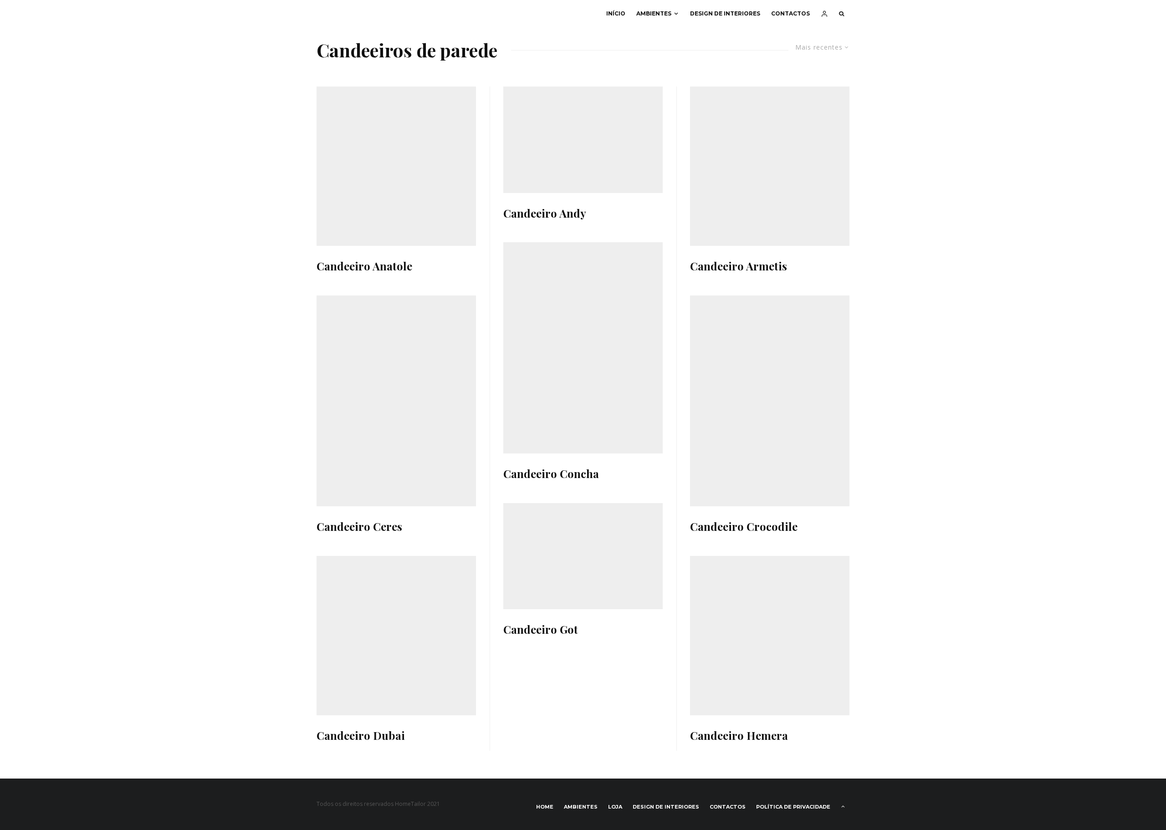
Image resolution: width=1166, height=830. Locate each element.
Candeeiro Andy (544, 213)
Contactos (790, 13)
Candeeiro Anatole (364, 266)
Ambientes (653, 13)
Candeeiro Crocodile (744, 526)
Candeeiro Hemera (739, 735)
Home (544, 807)
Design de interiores (725, 13)
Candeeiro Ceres (359, 526)
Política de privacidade (793, 807)
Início (615, 13)
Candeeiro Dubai (361, 735)
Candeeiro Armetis (738, 266)
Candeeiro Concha (551, 473)
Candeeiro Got (540, 629)
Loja (615, 807)
